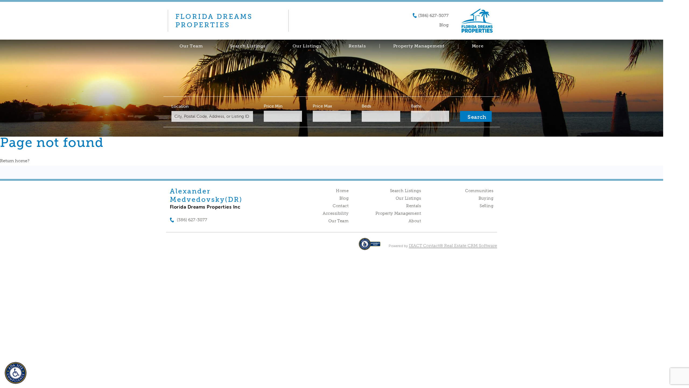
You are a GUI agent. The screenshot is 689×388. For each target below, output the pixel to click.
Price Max (322, 106)
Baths (416, 106)
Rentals (357, 46)
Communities (479, 190)
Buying (486, 198)
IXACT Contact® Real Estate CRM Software (453, 245)
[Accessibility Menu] (15, 373)
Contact (341, 205)
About (415, 221)
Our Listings (307, 46)
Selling (486, 205)
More (478, 46)
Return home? (14, 160)
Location (179, 106)
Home (342, 190)
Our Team (191, 46)
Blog (344, 198)
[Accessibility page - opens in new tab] (369, 246)
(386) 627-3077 (433, 15)
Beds (366, 106)
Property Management (398, 213)
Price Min (273, 106)
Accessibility (336, 213)
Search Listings (247, 46)
